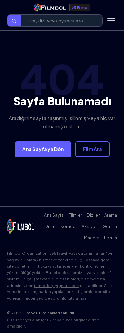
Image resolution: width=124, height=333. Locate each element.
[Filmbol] (21, 226)
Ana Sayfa (54, 215)
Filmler (75, 215)
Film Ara (92, 149)
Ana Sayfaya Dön (43, 149)
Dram (50, 226)
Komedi (68, 226)
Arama (110, 215)
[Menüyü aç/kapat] (111, 20)
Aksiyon (90, 226)
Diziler (93, 215)
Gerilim (110, 226)
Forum (110, 237)
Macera (91, 237)
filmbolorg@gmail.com (56, 285)
